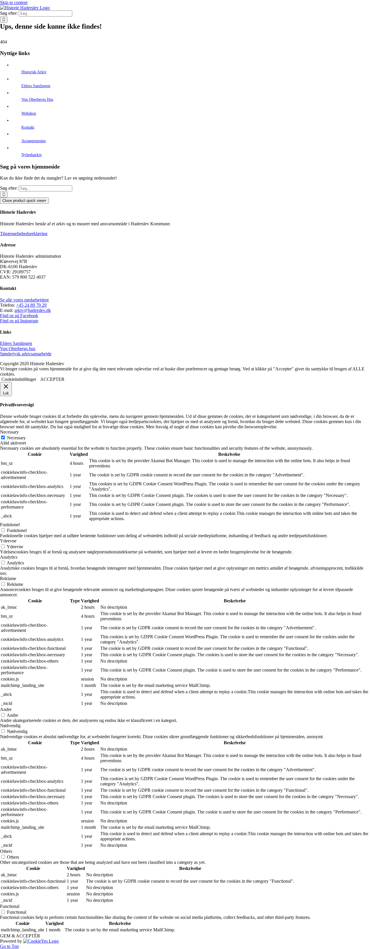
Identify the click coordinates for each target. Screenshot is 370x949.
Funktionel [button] (10, 524)
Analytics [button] (8, 557)
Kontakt (27, 127)
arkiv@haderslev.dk (32, 310)
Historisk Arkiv (34, 72)
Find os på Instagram (19, 320)
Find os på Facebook (19, 315)
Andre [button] (6, 709)
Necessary (16, 437)
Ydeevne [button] (8, 540)
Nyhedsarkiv (31, 155)
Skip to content (13, 2)
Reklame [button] (8, 578)
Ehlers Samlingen (35, 86)
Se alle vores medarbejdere (24, 299)
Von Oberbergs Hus (37, 99)
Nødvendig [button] (10, 725)
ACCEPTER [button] (52, 379)
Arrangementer (33, 141)
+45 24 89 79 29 (31, 305)
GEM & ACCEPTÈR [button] (20, 935)
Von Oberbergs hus (17, 348)
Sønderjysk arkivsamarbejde (25, 353)
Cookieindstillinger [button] (18, 379)
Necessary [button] (9, 431)
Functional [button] (9, 906)
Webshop (28, 113)
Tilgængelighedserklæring (23, 233)
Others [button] (6, 851)
